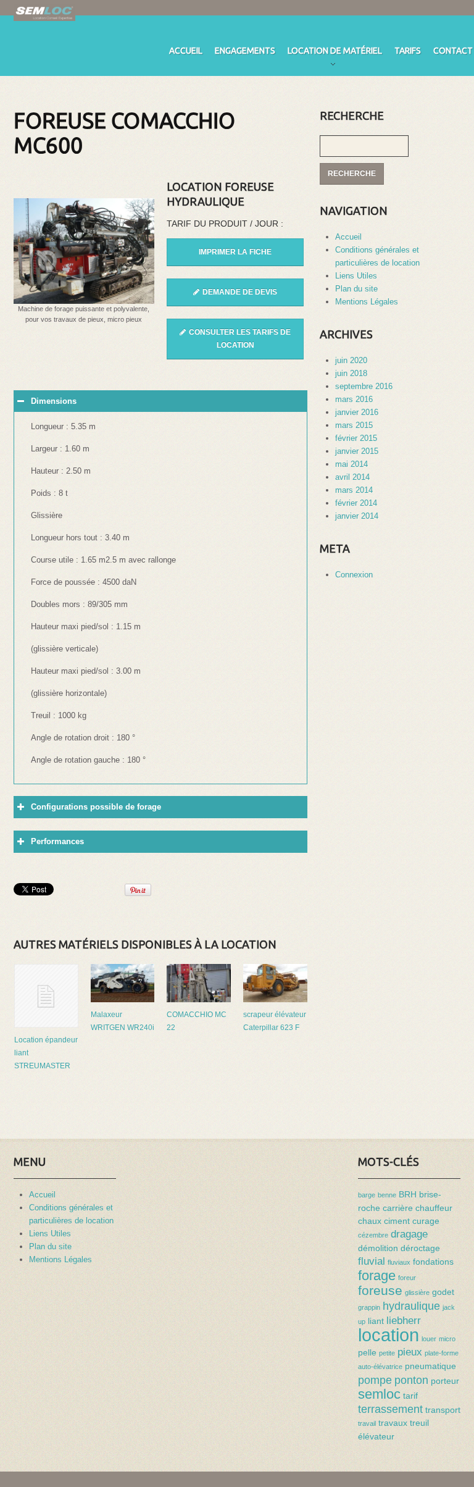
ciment (397, 1221)
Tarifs (407, 51)
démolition (378, 1248)
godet (443, 1292)
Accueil (185, 51)
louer (429, 1338)
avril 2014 (352, 477)
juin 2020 (351, 360)
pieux (409, 1351)
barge (366, 1195)
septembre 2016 (364, 386)
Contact (453, 51)
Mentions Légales (366, 301)
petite (387, 1353)
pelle (367, 1352)
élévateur (376, 1436)
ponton (411, 1379)
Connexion (354, 574)
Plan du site (356, 288)
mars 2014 (354, 490)
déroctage (420, 1248)
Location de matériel (335, 53)
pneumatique (430, 1366)
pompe (375, 1379)
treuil (419, 1423)
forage (377, 1275)
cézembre (373, 1235)
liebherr (403, 1320)
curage (425, 1221)
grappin (369, 1307)
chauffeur (433, 1208)
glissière (417, 1292)
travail (367, 1423)
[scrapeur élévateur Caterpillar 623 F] (275, 983)
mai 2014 (351, 464)
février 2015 (356, 438)
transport (442, 1410)
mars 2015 (354, 425)
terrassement (390, 1408)
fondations (433, 1262)
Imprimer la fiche (235, 252)
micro (447, 1338)
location (388, 1335)
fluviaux (399, 1262)
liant (376, 1321)
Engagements (245, 51)
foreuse (380, 1290)
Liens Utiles (356, 275)
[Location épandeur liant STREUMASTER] (46, 996)
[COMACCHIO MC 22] (199, 983)
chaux (369, 1221)
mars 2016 (354, 399)
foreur (407, 1277)
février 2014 (356, 503)
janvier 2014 (356, 516)
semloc (379, 1394)
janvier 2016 (356, 412)
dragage (409, 1233)
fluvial (371, 1261)
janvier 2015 (356, 451)
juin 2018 (351, 373)
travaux (392, 1423)
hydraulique (411, 1305)
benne (387, 1195)
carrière (398, 1208)
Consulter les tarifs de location (240, 339)
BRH (408, 1194)
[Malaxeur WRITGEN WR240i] (123, 983)
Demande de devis (239, 292)
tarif (410, 1396)
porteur (445, 1381)
